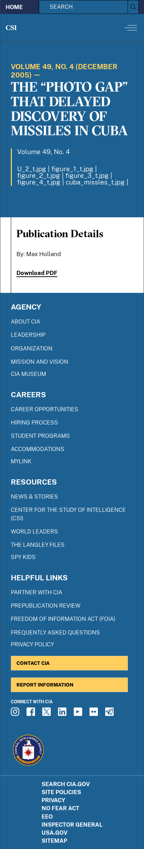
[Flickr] (94, 714)
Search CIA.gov (66, 784)
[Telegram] (110, 714)
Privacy (53, 800)
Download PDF (36, 272)
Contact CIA (33, 663)
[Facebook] (32, 714)
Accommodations (37, 449)
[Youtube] (79, 714)
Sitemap (54, 840)
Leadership (28, 335)
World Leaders (34, 531)
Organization (31, 348)
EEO (47, 816)
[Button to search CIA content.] (133, 7)
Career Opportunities (44, 409)
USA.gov (54, 832)
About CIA (25, 321)
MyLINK (21, 461)
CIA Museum (28, 374)
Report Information (44, 685)
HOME (14, 7)
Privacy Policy (32, 644)
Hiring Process (34, 422)
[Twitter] (47, 714)
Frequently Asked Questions (55, 632)
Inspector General (72, 824)
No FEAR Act (60, 808)
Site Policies (61, 792)
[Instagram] (16, 714)
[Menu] (130, 28)
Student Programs (40, 436)
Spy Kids (23, 557)
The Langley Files (38, 545)
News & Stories (34, 496)
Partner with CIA (36, 592)
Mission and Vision (39, 361)
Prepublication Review (45, 605)
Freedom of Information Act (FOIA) (63, 619)
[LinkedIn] (63, 714)
